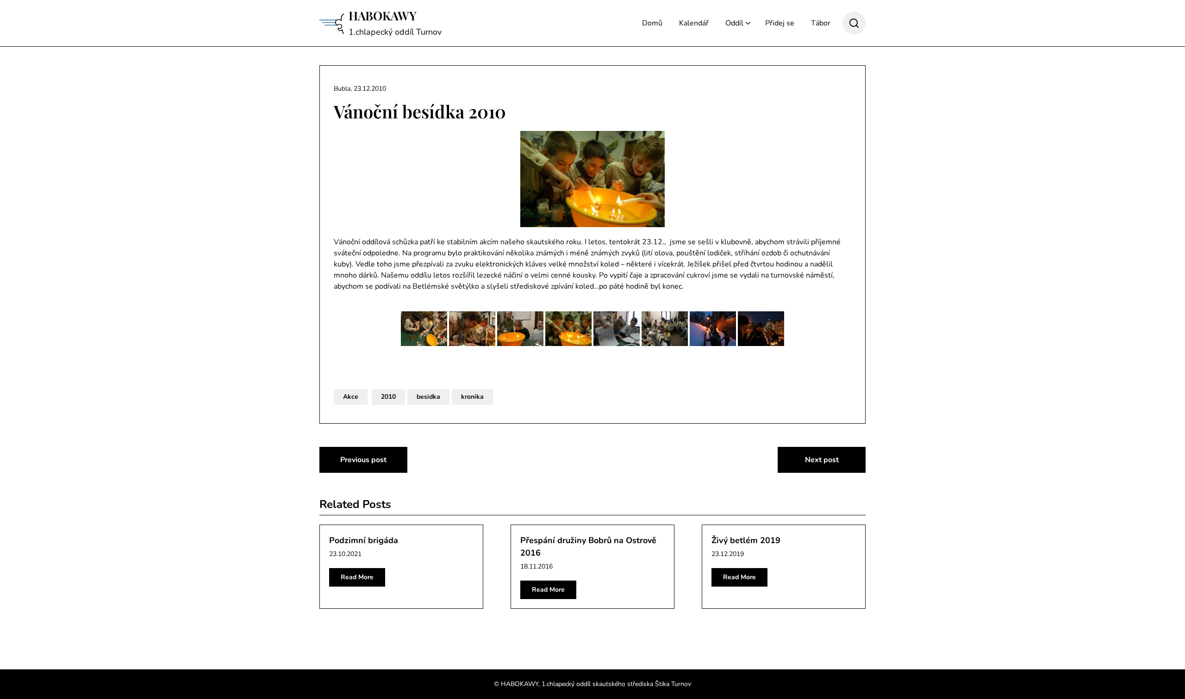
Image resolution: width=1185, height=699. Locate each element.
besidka (428, 396)
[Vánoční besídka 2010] (592, 179)
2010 (388, 396)
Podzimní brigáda (363, 540)
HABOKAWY (383, 16)
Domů (652, 23)
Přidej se (779, 23)
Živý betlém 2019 (745, 540)
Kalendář (694, 23)
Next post (822, 460)
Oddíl (734, 23)
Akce (350, 396)
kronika (472, 396)
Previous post (363, 460)
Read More (357, 577)
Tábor (820, 23)
